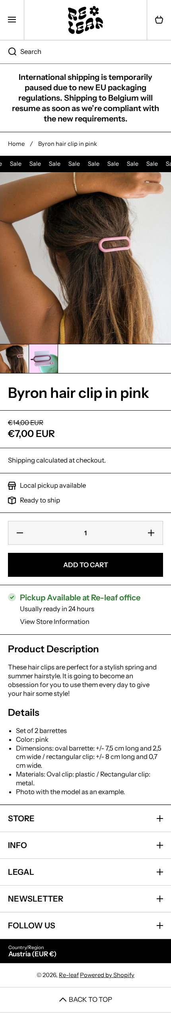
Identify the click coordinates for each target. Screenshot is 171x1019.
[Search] (8, 52)
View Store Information (54, 622)
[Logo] (85, 20)
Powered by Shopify (107, 975)
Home (16, 143)
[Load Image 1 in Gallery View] (14, 358)
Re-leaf (69, 975)
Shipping (21, 460)
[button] (159, 20)
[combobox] (85, 52)
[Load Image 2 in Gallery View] (43, 358)
